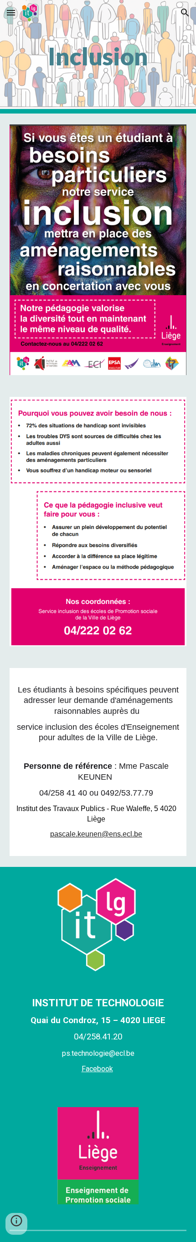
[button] (11, 12)
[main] (98, 56)
